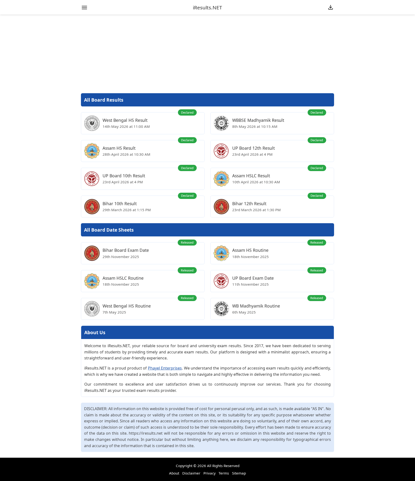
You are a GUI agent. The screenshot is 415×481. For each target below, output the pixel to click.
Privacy (209, 473)
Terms (224, 473)
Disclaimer (191, 473)
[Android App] (330, 7)
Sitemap (239, 473)
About (174, 473)
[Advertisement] (207, 53)
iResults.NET (207, 7)
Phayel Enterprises (165, 368)
